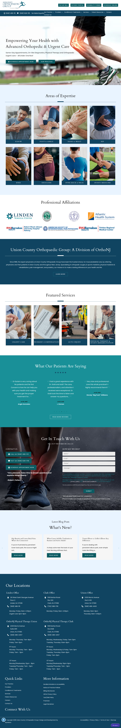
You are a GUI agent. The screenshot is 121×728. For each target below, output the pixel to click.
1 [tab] (54, 411)
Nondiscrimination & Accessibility (54, 684)
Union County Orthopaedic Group (48, 262)
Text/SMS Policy (48, 697)
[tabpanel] (24, 392)
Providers (8, 687)
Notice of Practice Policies (51, 688)
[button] (63, 5)
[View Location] (8, 597)
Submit (89, 491)
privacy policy (75, 481)
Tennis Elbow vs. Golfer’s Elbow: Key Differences (25, 539)
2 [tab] (57, 411)
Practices (46, 701)
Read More (18, 555)
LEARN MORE (18, 125)
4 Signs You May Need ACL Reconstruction (57, 539)
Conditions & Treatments (13, 690)
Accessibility (84, 720)
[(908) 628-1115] (23, 13)
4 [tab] (62, 411)
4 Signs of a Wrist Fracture (91, 538)
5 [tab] (64, 411)
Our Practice (9, 684)
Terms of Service (95, 485)
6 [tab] (66, 411)
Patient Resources (11, 697)
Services (7, 694)
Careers (7, 700)
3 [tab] (59, 411)
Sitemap (113, 720)
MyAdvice (8, 722)
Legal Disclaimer (48, 704)
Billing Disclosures (49, 691)
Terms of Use (104, 720)
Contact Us (8, 703)
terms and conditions (89, 481)
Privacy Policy (87, 485)
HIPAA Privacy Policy (49, 694)
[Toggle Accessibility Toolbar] (4, 720)
